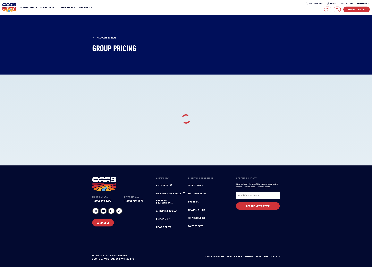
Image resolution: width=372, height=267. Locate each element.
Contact (333, 4)
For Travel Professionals (164, 201)
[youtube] (103, 211)
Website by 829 (272, 257)
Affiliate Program (167, 211)
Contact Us (103, 222)
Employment (163, 219)
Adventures (47, 7)
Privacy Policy (234, 257)
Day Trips (193, 201)
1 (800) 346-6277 (315, 4)
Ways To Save (347, 4)
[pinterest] (119, 211)
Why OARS (84, 7)
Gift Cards (162, 185)
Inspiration (66, 7)
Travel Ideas (195, 185)
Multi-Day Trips (197, 193)
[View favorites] (327, 9)
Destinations (27, 7)
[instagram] (95, 211)
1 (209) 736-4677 (133, 200)
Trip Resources (363, 4)
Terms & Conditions (214, 257)
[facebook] (111, 211)
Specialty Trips (196, 210)
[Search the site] (337, 9)
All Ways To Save (106, 37)
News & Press (163, 227)
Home (258, 257)
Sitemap (249, 257)
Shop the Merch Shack (168, 193)
